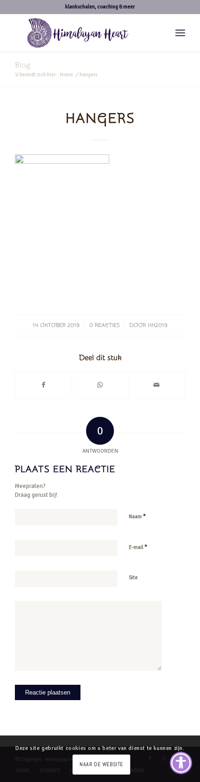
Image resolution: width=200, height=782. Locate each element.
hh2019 (157, 325)
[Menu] (180, 33)
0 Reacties (104, 325)
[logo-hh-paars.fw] (83, 33)
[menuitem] (180, 33)
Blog (22, 65)
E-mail (138, 547)
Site (133, 578)
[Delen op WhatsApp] (100, 385)
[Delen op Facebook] (43, 385)
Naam (137, 516)
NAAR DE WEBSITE (101, 764)
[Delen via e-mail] (157, 385)
